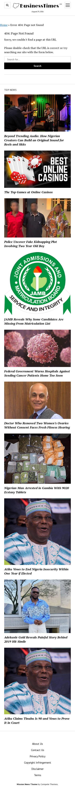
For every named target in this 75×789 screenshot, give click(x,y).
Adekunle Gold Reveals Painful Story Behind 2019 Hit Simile (35, 639)
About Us (37, 743)
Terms (37, 775)
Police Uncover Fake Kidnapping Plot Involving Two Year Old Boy (30, 244)
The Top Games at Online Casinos (28, 192)
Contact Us (37, 750)
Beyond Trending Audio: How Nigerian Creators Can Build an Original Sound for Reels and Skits (34, 140)
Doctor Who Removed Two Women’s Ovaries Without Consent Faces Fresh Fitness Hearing (37, 425)
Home (4, 25)
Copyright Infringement (37, 762)
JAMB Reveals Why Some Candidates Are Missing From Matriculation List (33, 321)
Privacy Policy (37, 756)
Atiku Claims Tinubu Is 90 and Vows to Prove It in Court (37, 720)
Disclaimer (37, 769)
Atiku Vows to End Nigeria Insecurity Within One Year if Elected (36, 571)
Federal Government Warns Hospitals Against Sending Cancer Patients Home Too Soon (37, 373)
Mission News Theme (27, 784)
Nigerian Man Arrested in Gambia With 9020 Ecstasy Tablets (36, 490)
